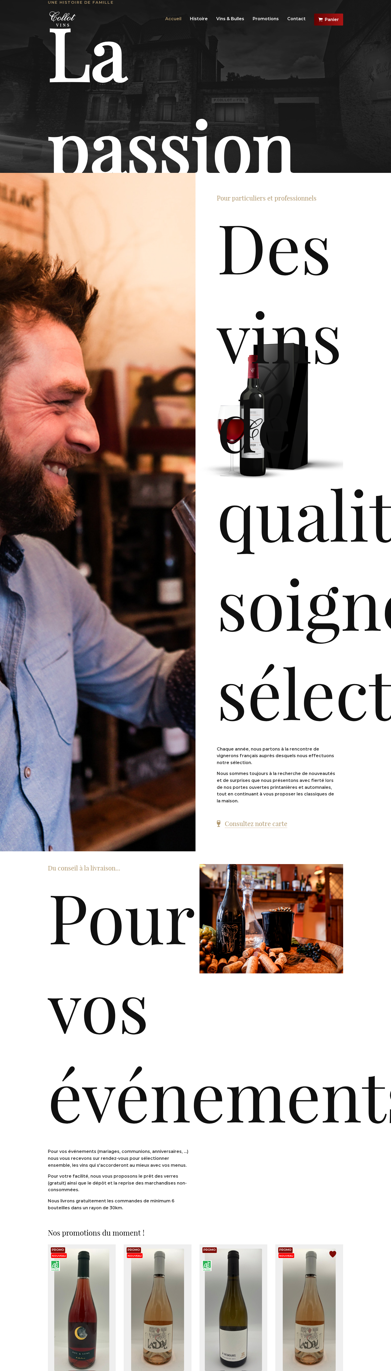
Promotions (266, 18)
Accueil (173, 18)
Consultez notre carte (256, 824)
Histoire (199, 18)
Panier (332, 19)
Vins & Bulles (230, 18)
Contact (296, 18)
